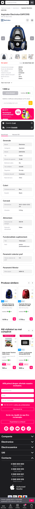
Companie (7, 436)
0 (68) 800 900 (17, 464)
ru (32, 2)
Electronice (7, 442)
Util (3, 452)
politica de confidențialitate (22, 405)
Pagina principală (6, 8)
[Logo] (2, 2)
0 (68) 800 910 (17, 469)
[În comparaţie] (32, 20)
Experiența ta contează (17, 422)
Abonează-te (17, 409)
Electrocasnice (9, 447)
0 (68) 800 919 (17, 479)
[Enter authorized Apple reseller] (17, 487)
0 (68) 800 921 (17, 474)
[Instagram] (12, 428)
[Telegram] (23, 428)
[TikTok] (29, 428)
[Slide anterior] (28, 282)
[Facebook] (6, 428)
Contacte (6, 458)
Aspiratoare (16, 8)
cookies (8, 499)
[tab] (4, 135)
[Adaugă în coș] (14, 318)
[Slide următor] (32, 282)
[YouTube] (17, 428)
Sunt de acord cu (17, 405)
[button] (3, 38)
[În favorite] (27, 20)
